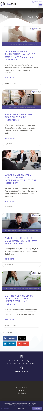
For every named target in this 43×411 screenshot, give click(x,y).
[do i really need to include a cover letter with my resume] (21, 281)
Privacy (21, 390)
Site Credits (22, 393)
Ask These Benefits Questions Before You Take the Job (21, 241)
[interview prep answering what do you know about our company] (21, 36)
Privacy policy (5, 408)
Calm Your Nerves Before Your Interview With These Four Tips (21, 179)
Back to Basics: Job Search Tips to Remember (19, 117)
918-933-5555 (21, 371)
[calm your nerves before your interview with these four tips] (21, 160)
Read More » (10, 78)
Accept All (37, 408)
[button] (40, 5)
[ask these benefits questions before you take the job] (21, 223)
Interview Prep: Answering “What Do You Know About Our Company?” (20, 55)
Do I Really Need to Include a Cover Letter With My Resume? (19, 299)
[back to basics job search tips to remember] (21, 99)
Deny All (21, 408)
